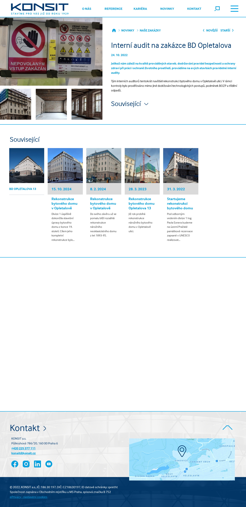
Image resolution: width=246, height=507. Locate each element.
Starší (225, 30)
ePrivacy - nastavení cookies (28, 497)
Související (126, 103)
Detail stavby (26, 165)
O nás (86, 9)
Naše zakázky (150, 30)
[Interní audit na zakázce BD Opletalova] (15, 106)
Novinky (167, 9)
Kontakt (194, 9)
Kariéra (140, 9)
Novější (212, 30)
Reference (113, 9)
